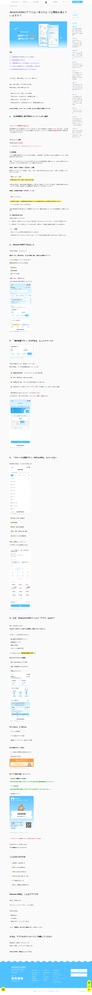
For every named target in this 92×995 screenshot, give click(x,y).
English (16, 981)
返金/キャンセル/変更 (57, 974)
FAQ (44, 974)
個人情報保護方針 (35, 980)
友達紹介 (55, 2)
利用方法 (25, 2)
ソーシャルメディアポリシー (58, 978)
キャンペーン (75, 17)
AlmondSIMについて (36, 972)
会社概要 (33, 976)
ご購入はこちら (78, 970)
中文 (19, 981)
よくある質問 (35, 2)
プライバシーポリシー (43, 991)
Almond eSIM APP (56, 982)
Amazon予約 (46, 978)
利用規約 (35, 991)
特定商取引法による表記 (54, 991)
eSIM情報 (74, 15)
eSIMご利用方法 (47, 972)
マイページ (65, 2)
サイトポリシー (56, 976)
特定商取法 (34, 978)
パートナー (34, 982)
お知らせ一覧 (55, 980)
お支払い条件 (55, 972)
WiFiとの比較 (34, 974)
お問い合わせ (15, 2)
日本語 (13, 981)
